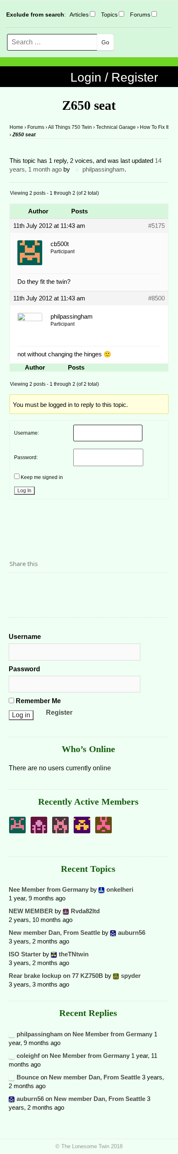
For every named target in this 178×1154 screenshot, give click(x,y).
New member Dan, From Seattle (54, 932)
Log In (24, 491)
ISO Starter (25, 954)
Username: (26, 433)
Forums (140, 14)
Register (59, 712)
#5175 (156, 225)
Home (16, 127)
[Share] (18, 586)
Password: (26, 457)
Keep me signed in (42, 477)
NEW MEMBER (31, 910)
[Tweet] (35, 586)
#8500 (156, 298)
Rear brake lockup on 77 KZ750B (56, 975)
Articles (79, 14)
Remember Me (37, 700)
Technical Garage (116, 127)
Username (25, 636)
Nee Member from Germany (49, 889)
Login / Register (114, 77)
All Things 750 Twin (70, 127)
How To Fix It (154, 127)
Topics (109, 14)
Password (24, 669)
